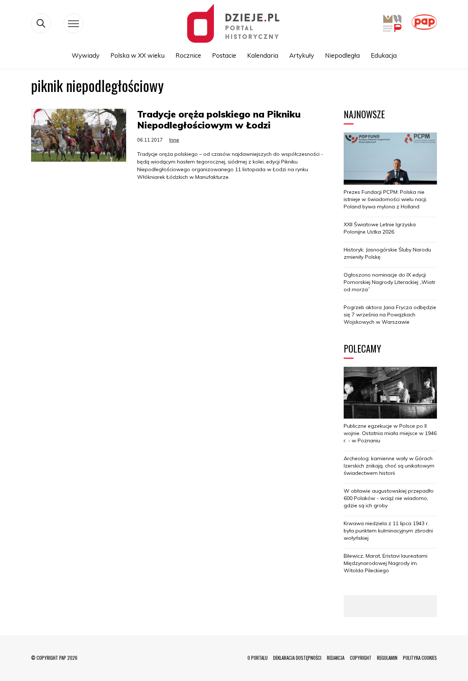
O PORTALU (258, 657)
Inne (174, 140)
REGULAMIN (387, 657)
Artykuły (301, 55)
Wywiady (85, 55)
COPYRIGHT (360, 657)
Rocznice (188, 55)
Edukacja (384, 55)
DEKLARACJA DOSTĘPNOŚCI (297, 657)
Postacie (224, 55)
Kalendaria (262, 55)
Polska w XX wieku (137, 55)
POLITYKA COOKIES (420, 657)
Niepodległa (342, 55)
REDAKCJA (335, 657)
